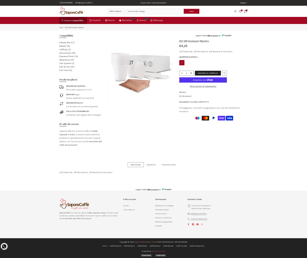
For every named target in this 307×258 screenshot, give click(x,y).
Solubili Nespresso (197, 246)
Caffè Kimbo (142, 246)
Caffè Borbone (115, 246)
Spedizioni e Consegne (164, 206)
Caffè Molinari (155, 246)
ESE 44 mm (66, 66)
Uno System (66, 63)
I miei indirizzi (129, 210)
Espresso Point (68, 56)
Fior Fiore (65, 70)
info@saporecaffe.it (83, 3)
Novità (144, 20)
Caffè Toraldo (181, 246)
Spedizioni (151, 165)
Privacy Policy (161, 214)
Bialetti (64, 46)
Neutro (182, 92)
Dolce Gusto (67, 53)
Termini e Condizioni (163, 218)
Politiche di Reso (169, 165)
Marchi (111, 20)
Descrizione (136, 165)
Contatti (158, 226)
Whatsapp (158, 20)
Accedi (126, 206)
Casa (61, 27)
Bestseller (128, 20)
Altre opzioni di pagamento (203, 86)
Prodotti (96, 20)
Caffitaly (65, 49)
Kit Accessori (185, 96)
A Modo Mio (67, 42)
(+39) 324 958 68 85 (199, 219)
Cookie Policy (160, 255)
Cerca (105, 246)
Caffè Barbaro (129, 246)
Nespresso (66, 60)
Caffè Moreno (168, 246)
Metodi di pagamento (163, 222)
